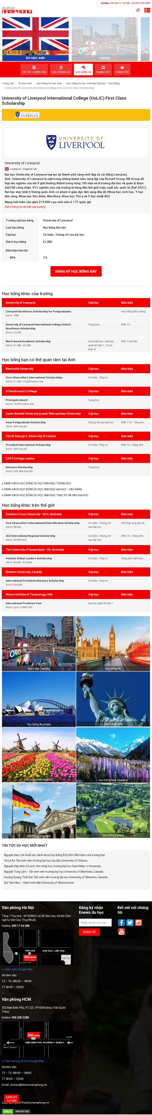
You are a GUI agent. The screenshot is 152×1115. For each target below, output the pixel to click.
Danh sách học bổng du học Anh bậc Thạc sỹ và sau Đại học (45, 495)
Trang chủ (8, 83)
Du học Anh (25, 83)
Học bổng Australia (39, 724)
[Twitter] (130, 925)
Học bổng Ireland (113, 835)
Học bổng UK (113, 668)
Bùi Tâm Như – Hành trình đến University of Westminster (39, 882)
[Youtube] (121, 934)
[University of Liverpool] (76, 142)
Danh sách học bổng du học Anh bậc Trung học (37, 483)
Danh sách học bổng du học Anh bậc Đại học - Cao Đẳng (42, 489)
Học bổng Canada (39, 668)
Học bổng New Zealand (113, 780)
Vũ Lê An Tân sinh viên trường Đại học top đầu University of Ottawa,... (46, 860)
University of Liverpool (22, 163)
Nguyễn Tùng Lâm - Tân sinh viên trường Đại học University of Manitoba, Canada (53, 871)
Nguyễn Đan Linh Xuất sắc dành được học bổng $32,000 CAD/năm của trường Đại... (55, 855)
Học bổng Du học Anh (49, 83)
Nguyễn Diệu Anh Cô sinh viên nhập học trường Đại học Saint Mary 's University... (53, 866)
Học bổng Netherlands (39, 779)
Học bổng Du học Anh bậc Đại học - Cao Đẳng (93, 83)
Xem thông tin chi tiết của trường (25, 206)
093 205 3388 (142, 3)
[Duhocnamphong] (17, 9)
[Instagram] (138, 925)
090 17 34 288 (122, 3)
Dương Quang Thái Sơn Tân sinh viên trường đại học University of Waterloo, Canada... (56, 877)
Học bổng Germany (39, 835)
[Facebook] (122, 925)
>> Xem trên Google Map (17, 969)
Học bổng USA (113, 724)
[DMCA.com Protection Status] (16, 1113)
